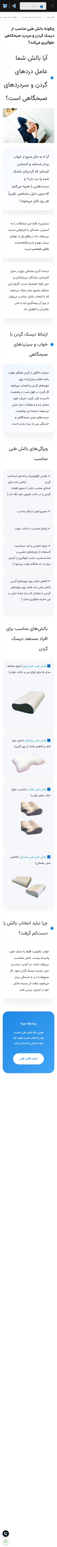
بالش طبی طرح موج (34, 666)
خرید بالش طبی (28, 1058)
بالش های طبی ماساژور (32, 857)
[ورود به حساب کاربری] (14, 6)
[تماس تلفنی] (6, 1533)
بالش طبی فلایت (36, 789)
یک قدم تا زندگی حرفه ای (31, 17)
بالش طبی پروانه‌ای (35, 740)
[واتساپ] (6, 1541)
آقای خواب (50, 17)
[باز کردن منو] (51, 5)
